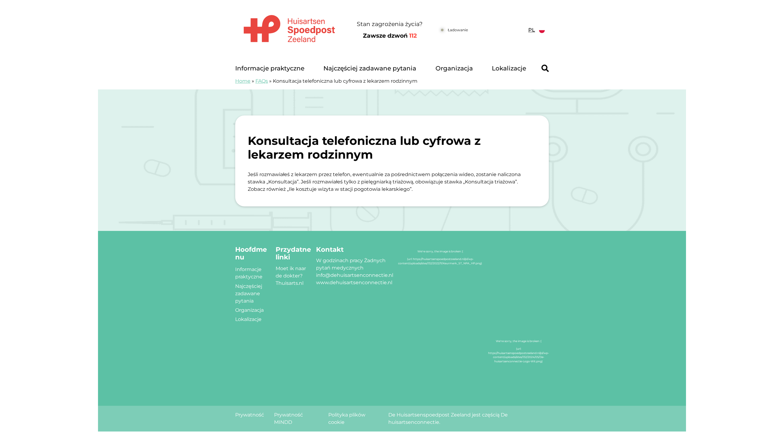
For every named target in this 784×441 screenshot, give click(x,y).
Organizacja (454, 68)
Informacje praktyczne (269, 68)
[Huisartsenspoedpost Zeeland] (289, 30)
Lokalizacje (509, 68)
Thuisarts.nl (289, 283)
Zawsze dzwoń (390, 35)
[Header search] (545, 68)
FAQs (261, 81)
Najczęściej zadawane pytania (369, 68)
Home (243, 81)
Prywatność (249, 415)
